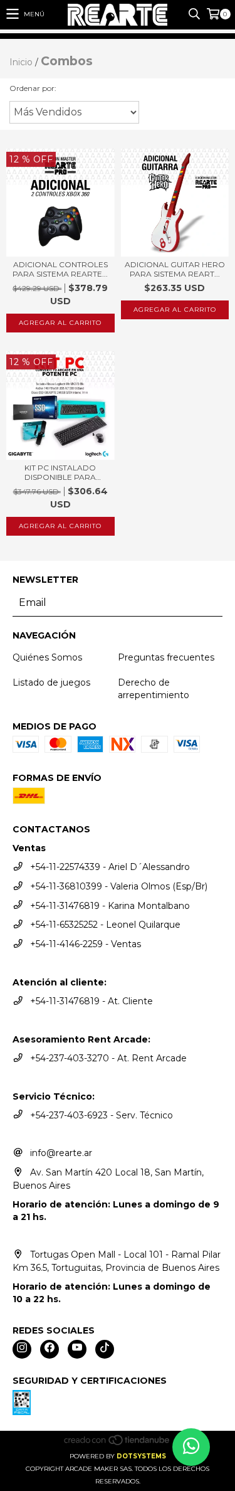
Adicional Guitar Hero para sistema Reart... (175, 269)
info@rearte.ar (61, 1153)
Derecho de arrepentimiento (153, 689)
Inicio (21, 62)
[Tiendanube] (117, 1444)
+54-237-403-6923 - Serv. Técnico (101, 1115)
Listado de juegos (51, 682)
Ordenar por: (32, 88)
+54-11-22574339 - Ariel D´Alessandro (110, 867)
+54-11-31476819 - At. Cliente (91, 1001)
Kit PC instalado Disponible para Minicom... (60, 472)
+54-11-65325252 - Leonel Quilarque (105, 924)
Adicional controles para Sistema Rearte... (60, 269)
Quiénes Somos (47, 657)
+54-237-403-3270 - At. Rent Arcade (108, 1058)
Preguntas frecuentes (166, 657)
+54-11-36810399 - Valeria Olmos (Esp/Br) (118, 886)
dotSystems (141, 1456)
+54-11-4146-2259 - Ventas (85, 944)
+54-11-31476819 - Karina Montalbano (110, 905)
